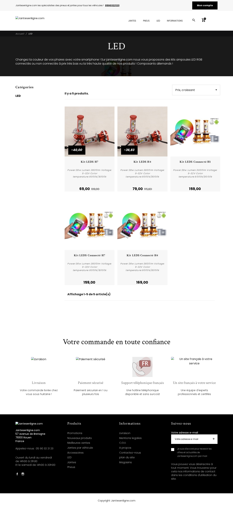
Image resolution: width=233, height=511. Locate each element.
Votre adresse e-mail (184, 432)
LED (18, 96)
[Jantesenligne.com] (29, 21)
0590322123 (112, 5)
